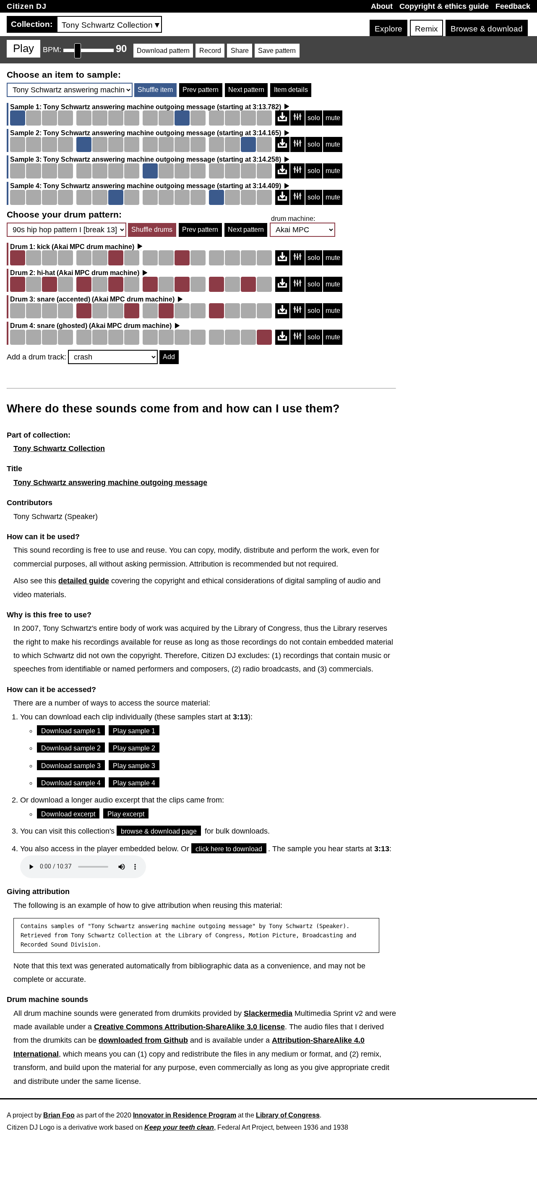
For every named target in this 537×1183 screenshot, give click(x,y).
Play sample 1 (134, 730)
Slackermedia (268, 1013)
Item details (291, 89)
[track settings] (297, 118)
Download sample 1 (71, 730)
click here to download (229, 848)
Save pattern (277, 50)
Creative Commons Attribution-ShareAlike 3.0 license (189, 1027)
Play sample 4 (134, 783)
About (382, 6)
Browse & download (487, 28)
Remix (426, 28)
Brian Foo (59, 1115)
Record (210, 50)
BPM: (52, 49)
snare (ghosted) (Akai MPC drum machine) (104, 326)
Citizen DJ (27, 6)
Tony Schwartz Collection (59, 448)
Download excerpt (68, 814)
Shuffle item (155, 89)
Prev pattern (200, 89)
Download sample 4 (71, 783)
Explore (388, 28)
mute (333, 117)
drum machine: (293, 218)
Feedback (512, 6)
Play (23, 48)
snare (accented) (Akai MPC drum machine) (106, 299)
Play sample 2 (134, 748)
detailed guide (83, 581)
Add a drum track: (36, 357)
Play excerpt (125, 814)
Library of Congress (288, 1115)
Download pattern (163, 50)
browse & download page (159, 831)
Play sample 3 (134, 765)
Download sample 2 (71, 748)
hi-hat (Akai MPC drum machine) (88, 273)
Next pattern (246, 89)
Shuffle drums (151, 229)
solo (314, 117)
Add (169, 356)
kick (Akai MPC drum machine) (85, 247)
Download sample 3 (71, 765)
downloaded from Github (143, 1040)
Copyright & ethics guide (444, 6)
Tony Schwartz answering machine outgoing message (129, 107)
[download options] (282, 118)
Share (240, 50)
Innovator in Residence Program (184, 1115)
